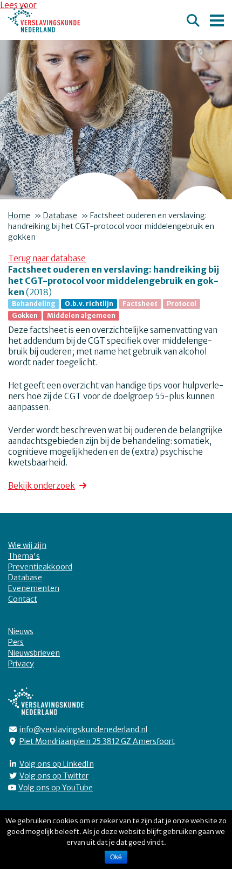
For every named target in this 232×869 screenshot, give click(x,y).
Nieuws (20, 631)
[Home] (44, 19)
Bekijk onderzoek (41, 486)
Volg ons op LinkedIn (56, 764)
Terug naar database (47, 258)
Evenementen (33, 588)
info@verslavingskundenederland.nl (83, 729)
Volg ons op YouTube (55, 787)
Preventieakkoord (40, 567)
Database (60, 215)
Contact (22, 599)
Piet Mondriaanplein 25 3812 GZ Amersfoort (97, 741)
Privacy (21, 664)
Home (19, 215)
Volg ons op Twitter (53, 776)
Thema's (24, 556)
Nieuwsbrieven (34, 653)
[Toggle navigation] (217, 19)
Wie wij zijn (27, 545)
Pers (16, 642)
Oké (116, 857)
